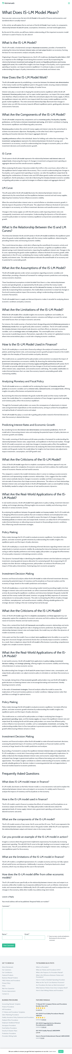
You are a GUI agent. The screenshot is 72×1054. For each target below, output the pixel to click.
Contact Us (5, 994)
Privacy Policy (6, 983)
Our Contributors (7, 972)
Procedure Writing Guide (9, 1036)
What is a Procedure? (42, 967)
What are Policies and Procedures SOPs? (48, 970)
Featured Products (7, 975)
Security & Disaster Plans (9, 1031)
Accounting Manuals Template (11, 1004)
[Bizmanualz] (8, 3)
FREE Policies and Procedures (11, 980)
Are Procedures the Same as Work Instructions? (50, 985)
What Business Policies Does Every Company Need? (52, 988)
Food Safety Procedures (9, 1028)
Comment (6, 906)
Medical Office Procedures (10, 1020)
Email (27, 934)
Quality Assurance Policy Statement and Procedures (18, 1017)
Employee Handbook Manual (11, 1023)
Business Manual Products (10, 978)
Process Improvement (8, 991)
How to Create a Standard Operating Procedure (50, 980)
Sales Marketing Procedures (10, 1015)
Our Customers (6, 970)
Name (4, 934)
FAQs (3, 986)
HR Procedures (6, 1009)
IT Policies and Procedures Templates (13, 1012)
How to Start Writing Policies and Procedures (49, 990)
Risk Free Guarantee (8, 988)
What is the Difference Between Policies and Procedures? (49, 976)
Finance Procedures (8, 1007)
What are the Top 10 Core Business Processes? (50, 982)
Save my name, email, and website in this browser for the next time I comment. (59, 938)
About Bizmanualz (7, 967)
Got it (61, 1051)
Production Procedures (9, 1033)
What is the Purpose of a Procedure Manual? (49, 972)
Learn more (52, 1051)
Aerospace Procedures (9, 1025)
